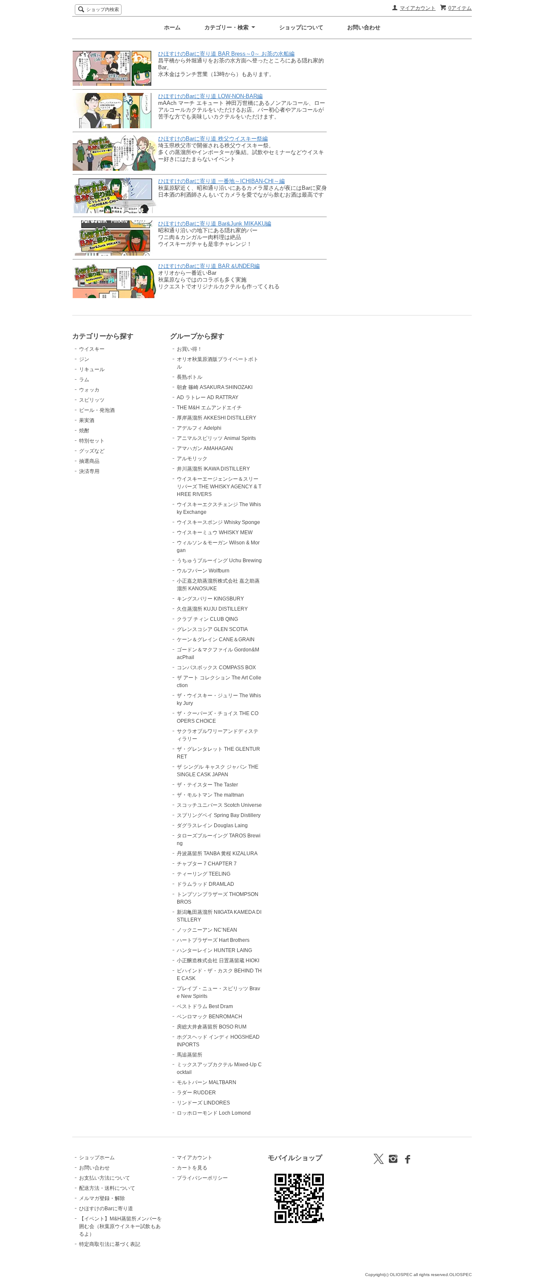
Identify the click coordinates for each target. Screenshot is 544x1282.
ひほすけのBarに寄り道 (106, 1209)
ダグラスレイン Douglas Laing (212, 825)
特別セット (92, 441)
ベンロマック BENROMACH (209, 1017)
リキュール (92, 369)
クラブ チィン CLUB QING (207, 619)
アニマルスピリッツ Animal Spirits (216, 438)
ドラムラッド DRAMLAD (205, 884)
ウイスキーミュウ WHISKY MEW (214, 532)
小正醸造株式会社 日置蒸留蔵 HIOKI (218, 961)
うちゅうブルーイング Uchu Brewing (219, 561)
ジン (84, 359)
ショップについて (301, 27)
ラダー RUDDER (196, 1093)
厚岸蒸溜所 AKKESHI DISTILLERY (216, 418)
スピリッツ (92, 400)
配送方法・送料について (107, 1188)
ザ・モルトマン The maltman (210, 795)
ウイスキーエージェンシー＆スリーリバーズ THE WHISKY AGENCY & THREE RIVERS (219, 486)
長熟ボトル (189, 377)
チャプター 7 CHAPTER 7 (207, 864)
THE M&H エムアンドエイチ (209, 408)
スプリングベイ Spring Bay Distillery (219, 815)
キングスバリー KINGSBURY (210, 599)
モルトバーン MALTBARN (206, 1082)
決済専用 (89, 471)
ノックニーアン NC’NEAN (207, 930)
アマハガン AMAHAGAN (205, 448)
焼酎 (84, 431)
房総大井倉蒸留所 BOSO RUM (211, 1027)
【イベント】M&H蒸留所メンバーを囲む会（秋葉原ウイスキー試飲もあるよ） (120, 1226)
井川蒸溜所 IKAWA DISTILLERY (213, 469)
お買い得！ (189, 349)
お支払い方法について (104, 1178)
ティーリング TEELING (203, 874)
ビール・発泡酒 (97, 410)
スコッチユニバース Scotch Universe (219, 805)
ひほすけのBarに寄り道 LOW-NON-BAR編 (210, 96)
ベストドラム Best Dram (205, 1006)
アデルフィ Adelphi (199, 428)
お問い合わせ (363, 27)
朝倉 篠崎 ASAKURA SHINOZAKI (214, 387)
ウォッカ (89, 390)
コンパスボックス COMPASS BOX (216, 668)
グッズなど (92, 451)
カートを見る (192, 1168)
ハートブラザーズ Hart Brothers (213, 940)
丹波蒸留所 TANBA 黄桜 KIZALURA (217, 854)
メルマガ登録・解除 (102, 1198)
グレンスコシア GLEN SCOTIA (212, 629)
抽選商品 (89, 461)
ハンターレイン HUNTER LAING (214, 950)
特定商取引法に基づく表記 (109, 1244)
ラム (84, 380)
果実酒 (86, 420)
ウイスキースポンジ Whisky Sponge (218, 522)
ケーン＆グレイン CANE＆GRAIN (216, 639)
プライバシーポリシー (202, 1178)
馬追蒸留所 (189, 1055)
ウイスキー (92, 349)
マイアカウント (418, 8)
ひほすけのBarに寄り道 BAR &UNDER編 (209, 266)
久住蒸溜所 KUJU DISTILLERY (212, 609)
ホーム (172, 27)
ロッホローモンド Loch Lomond (214, 1113)
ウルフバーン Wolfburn (203, 571)
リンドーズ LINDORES (203, 1103)
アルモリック (192, 459)
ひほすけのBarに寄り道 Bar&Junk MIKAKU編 (214, 223)
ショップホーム (97, 1158)
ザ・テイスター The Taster (207, 785)
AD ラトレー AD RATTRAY (207, 397)
